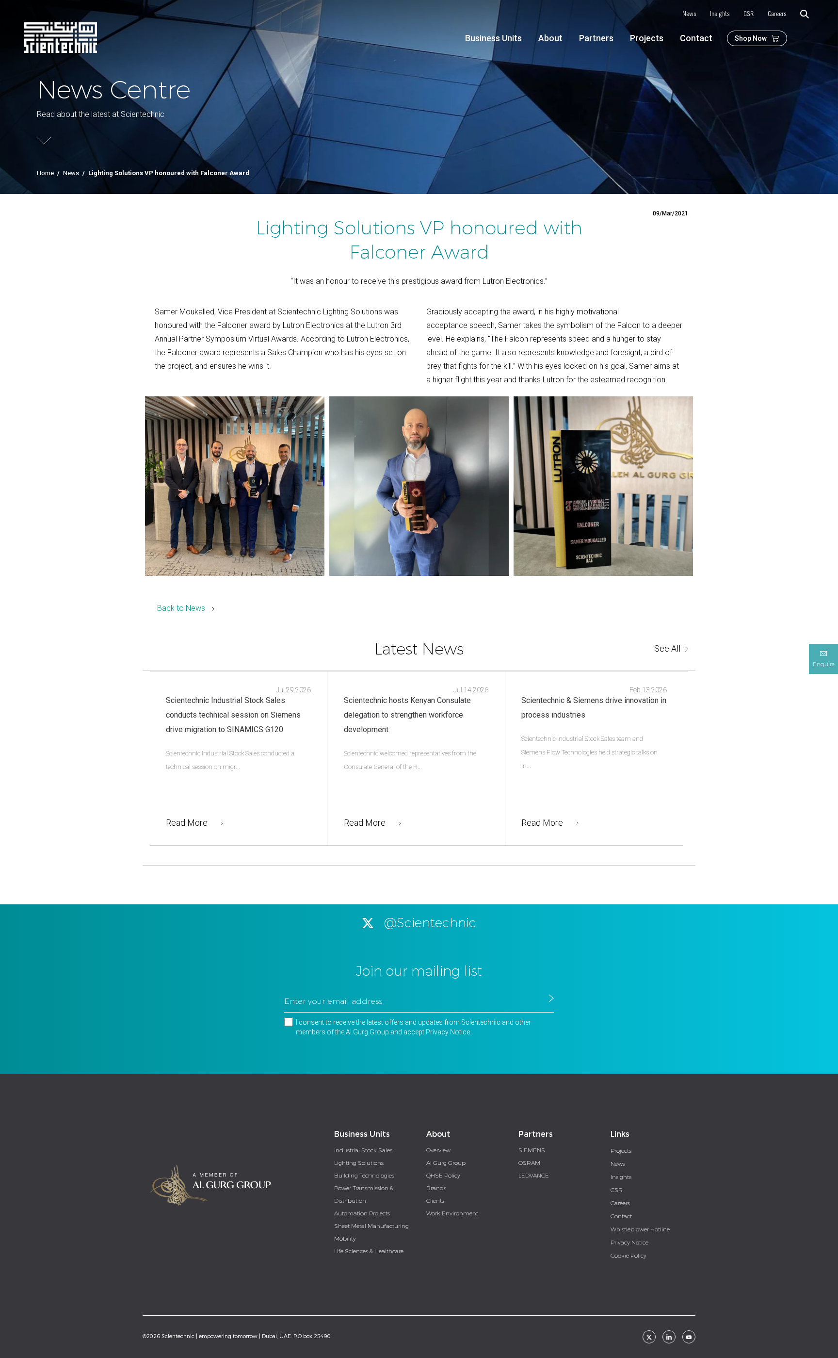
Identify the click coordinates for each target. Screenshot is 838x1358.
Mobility (345, 1239)
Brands (436, 1188)
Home (45, 173)
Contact (696, 38)
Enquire (824, 664)
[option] (235, 486)
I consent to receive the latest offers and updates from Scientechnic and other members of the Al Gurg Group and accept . (413, 1027)
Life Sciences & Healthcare (368, 1251)
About (550, 38)
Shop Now (751, 38)
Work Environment (452, 1213)
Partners (596, 38)
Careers (777, 14)
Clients (435, 1201)
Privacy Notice (448, 1032)
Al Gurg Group (446, 1163)
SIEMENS (531, 1150)
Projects (646, 38)
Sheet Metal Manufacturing (371, 1226)
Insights (720, 14)
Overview (438, 1150)
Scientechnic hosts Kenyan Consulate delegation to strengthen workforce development (407, 715)
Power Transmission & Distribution (363, 1194)
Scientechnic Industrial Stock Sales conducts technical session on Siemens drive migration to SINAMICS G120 (233, 715)
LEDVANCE (533, 1175)
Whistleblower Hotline (640, 1229)
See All (667, 648)
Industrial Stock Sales (363, 1150)
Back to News (181, 608)
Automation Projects (362, 1213)
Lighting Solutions (359, 1163)
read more (187, 823)
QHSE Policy (443, 1175)
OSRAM (529, 1163)
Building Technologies (364, 1175)
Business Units (493, 38)
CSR (748, 14)
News (689, 14)
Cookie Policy (628, 1256)
